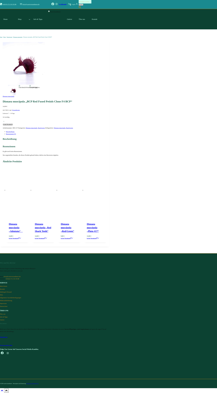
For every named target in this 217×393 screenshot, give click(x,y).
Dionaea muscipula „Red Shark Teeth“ (43, 227)
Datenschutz (3, 306)
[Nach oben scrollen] (2, 391)
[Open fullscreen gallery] (43, 83)
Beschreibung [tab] (10, 132)
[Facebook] (52, 4)
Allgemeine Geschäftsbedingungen (10, 298)
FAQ (1, 295)
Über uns (82, 19)
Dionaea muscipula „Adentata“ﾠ (16, 227)
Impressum (3, 303)
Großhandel (62, 4)
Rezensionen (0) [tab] (11, 134)
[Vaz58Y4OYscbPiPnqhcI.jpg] (24, 63)
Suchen (81, 4)
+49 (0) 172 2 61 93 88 (12, 279)
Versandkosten (16, 110)
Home (5, 19)
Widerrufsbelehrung (6, 300)
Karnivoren (41, 128)
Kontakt (94, 19)
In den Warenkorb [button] (13, 238)
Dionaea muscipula (8, 96)
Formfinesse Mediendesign (32, 383)
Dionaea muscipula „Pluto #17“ (93, 227)
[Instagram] (56, 4)
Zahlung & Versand (6, 292)
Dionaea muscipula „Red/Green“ (67, 227)
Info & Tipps (37, 19)
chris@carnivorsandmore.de (12, 276)
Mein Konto (3, 286)
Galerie (69, 19)
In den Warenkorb (7, 124)
